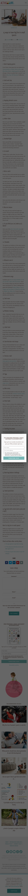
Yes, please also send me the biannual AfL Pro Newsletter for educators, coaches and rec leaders (13, 454)
